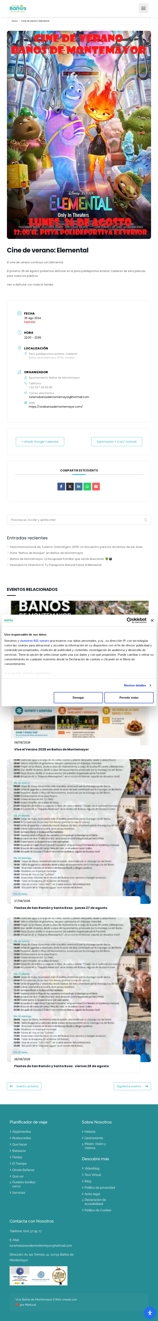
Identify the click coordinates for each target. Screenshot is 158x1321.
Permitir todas (129, 697)
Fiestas (17, 1157)
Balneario (19, 1151)
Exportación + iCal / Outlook (117, 442)
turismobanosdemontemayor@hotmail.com (59, 397)
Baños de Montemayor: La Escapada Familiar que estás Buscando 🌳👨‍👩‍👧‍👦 (61, 559)
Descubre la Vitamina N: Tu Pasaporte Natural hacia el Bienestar (56, 565)
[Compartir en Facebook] (61, 486)
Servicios (18, 1192)
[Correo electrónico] (96, 486)
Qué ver (18, 1176)
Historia (90, 1132)
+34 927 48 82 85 (40, 387)
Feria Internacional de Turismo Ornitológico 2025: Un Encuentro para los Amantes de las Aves (76, 547)
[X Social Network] (70, 486)
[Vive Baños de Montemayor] (18, 8)
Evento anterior (28, 1086)
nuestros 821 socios (34, 640)
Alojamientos (21, 1132)
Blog (88, 1181)
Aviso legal (92, 1194)
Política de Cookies (98, 1210)
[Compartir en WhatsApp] (87, 486)
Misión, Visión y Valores (95, 1146)
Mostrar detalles (135, 685)
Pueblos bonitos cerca (23, 1184)
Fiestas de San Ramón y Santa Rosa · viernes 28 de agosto (61, 1066)
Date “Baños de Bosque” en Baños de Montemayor (46, 553)
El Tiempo (19, 1163)
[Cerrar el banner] (152, 620)
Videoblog (92, 1168)
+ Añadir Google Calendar (40, 442)
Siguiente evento (129, 1086)
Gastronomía (94, 1138)
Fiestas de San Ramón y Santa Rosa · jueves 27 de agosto (60, 908)
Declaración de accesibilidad (95, 1202)
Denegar (78, 697)
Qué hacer (19, 1144)
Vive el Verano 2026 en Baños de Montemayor (51, 749)
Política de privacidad (100, 1187)
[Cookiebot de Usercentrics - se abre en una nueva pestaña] (129, 620)
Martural (30, 1304)
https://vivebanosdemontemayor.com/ (56, 407)
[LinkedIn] (78, 486)
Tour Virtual (93, 1175)
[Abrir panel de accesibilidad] (150, 1313)
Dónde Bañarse (23, 1170)
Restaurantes (21, 1138)
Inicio (15, 20)
